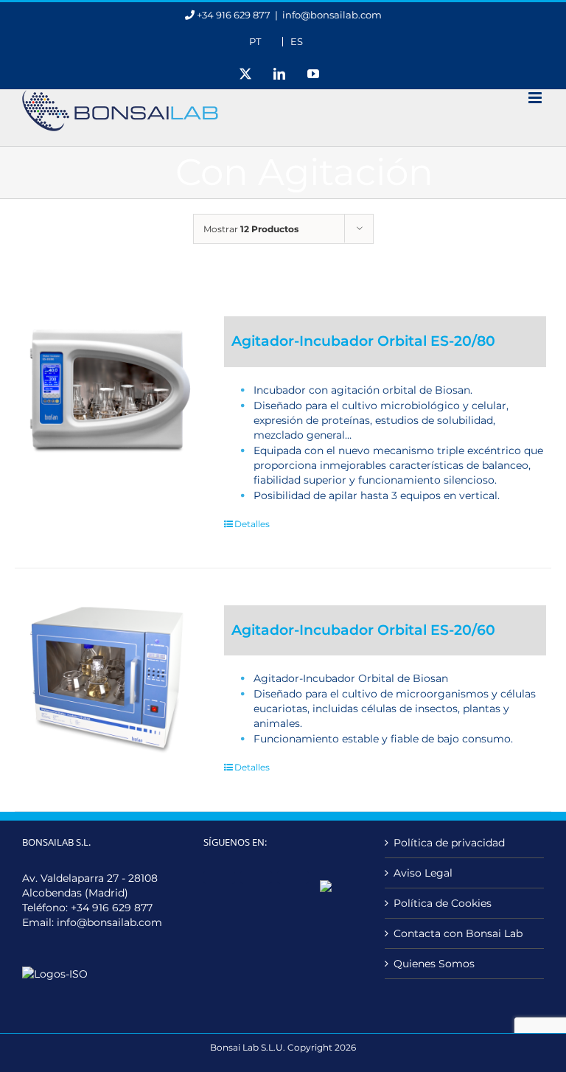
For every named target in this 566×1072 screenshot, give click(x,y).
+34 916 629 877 (112, 907)
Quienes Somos (434, 963)
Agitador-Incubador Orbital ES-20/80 (363, 341)
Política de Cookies (443, 903)
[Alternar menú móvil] (536, 97)
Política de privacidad (449, 842)
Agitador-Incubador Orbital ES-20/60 (363, 630)
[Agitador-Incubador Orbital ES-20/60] (109, 680)
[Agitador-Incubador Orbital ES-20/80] (109, 391)
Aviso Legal (423, 873)
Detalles (252, 523)
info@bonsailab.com (332, 15)
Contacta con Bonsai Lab (458, 933)
